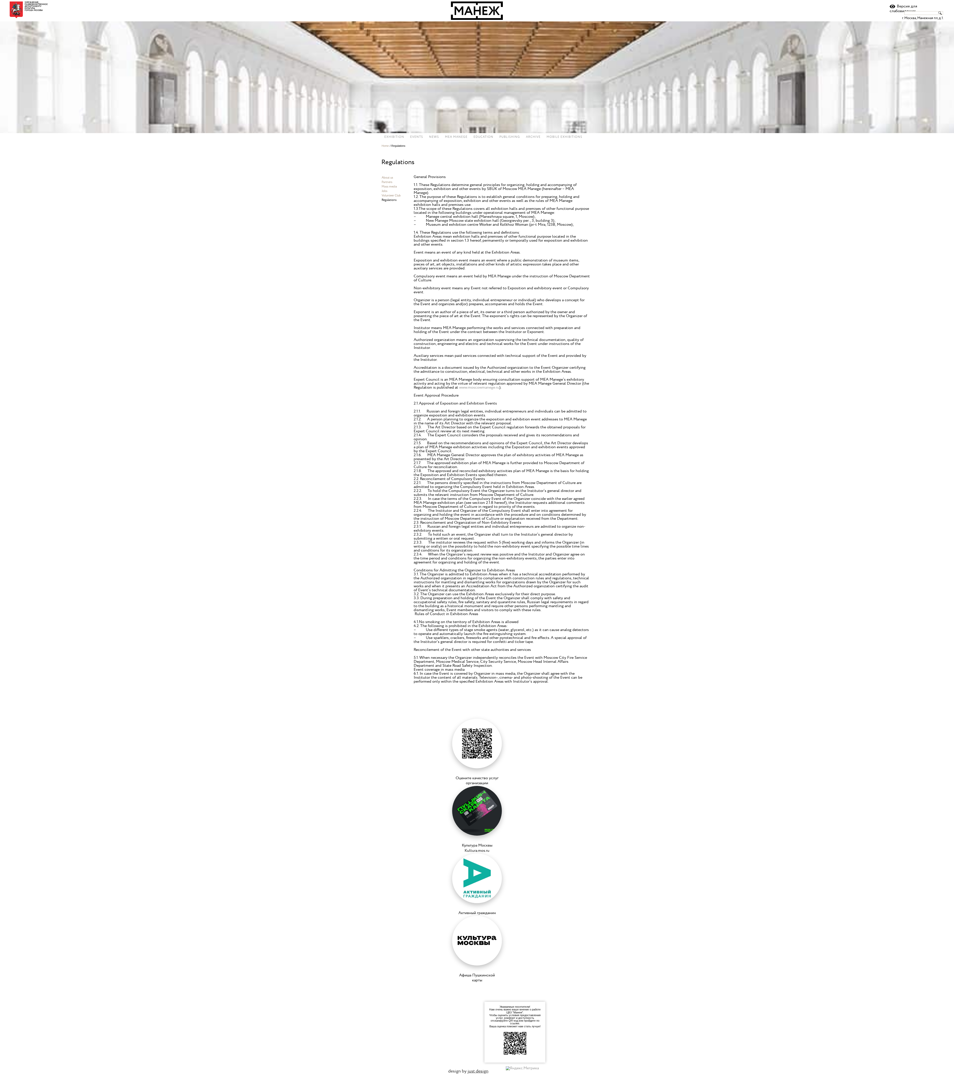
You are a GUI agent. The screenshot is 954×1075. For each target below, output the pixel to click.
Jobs (384, 191)
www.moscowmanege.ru (479, 387)
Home (385, 145)
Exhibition (394, 137)
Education (483, 137)
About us (387, 178)
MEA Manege (456, 137)
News (434, 137)
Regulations (389, 200)
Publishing (509, 137)
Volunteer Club (391, 195)
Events (416, 137)
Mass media (389, 186)
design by (468, 1071)
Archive (533, 137)
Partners (387, 182)
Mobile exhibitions (564, 137)
